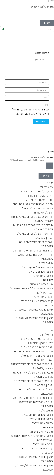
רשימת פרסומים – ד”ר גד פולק (37, 208)
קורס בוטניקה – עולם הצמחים (36, 301)
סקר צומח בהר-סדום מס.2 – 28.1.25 (33, 250)
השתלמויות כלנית (43, 212)
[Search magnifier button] (2, 29)
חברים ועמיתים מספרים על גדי (36, 200)
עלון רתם (48, 280)
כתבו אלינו (47, 305)
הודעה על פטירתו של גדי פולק (36, 191)
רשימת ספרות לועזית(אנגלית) (37, 267)
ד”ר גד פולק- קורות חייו (40, 195)
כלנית (51, 152)
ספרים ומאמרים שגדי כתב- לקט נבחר (33, 204)
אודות (50, 183)
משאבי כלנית (46, 263)
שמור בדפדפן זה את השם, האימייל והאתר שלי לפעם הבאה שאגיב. (30, 111)
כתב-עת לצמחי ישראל (42, 6)
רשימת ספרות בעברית (41, 271)
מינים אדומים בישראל (41, 284)
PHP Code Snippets (16, 160)
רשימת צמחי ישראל (42, 276)
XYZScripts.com (38, 160)
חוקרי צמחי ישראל (43, 297)
